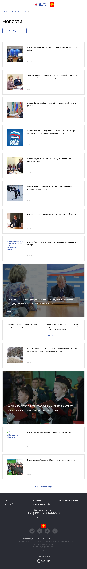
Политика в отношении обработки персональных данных (43, 548)
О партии (7, 500)
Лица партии (36, 500)
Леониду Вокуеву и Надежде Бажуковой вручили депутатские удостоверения (21, 326)
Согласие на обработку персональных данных (43, 550)
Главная (5, 11)
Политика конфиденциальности (43, 546)
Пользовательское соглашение (43, 544)
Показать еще (46, 487)
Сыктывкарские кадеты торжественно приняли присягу (49, 432)
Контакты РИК (9, 504)
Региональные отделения (69, 500)
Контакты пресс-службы (40, 504)
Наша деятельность (17, 11)
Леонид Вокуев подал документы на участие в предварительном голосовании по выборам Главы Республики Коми (64, 327)
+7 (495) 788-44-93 (43, 513)
